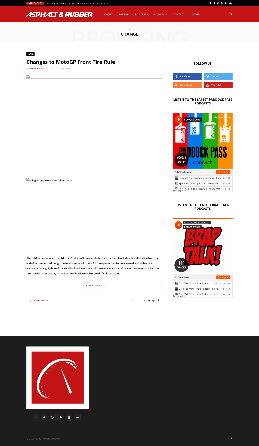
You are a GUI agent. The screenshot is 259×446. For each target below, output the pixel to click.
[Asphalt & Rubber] (59, 14)
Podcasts (141, 14)
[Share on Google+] (153, 300)
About (108, 14)
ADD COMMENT (66, 68)
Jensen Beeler (36, 68)
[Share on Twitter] (149, 300)
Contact (179, 14)
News (30, 53)
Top (230, 438)
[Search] (231, 14)
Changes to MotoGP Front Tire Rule (70, 61)
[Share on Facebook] (144, 300)
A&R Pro (124, 14)
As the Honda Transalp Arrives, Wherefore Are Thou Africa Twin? (77, 3)
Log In (194, 14)
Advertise (160, 14)
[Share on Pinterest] (158, 300)
